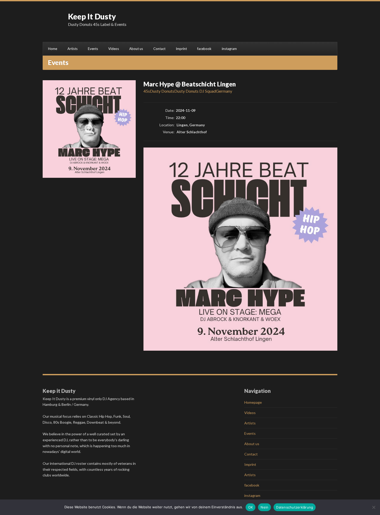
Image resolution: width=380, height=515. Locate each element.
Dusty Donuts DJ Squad (195, 91)
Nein (264, 507)
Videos (113, 49)
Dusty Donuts (162, 91)
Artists (72, 49)
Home (52, 49)
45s (146, 91)
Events (93, 49)
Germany (224, 91)
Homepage (253, 402)
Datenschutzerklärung (294, 507)
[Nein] (373, 507)
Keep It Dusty (92, 16)
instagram (229, 49)
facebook (204, 49)
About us (136, 49)
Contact (159, 49)
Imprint (181, 49)
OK (250, 507)
